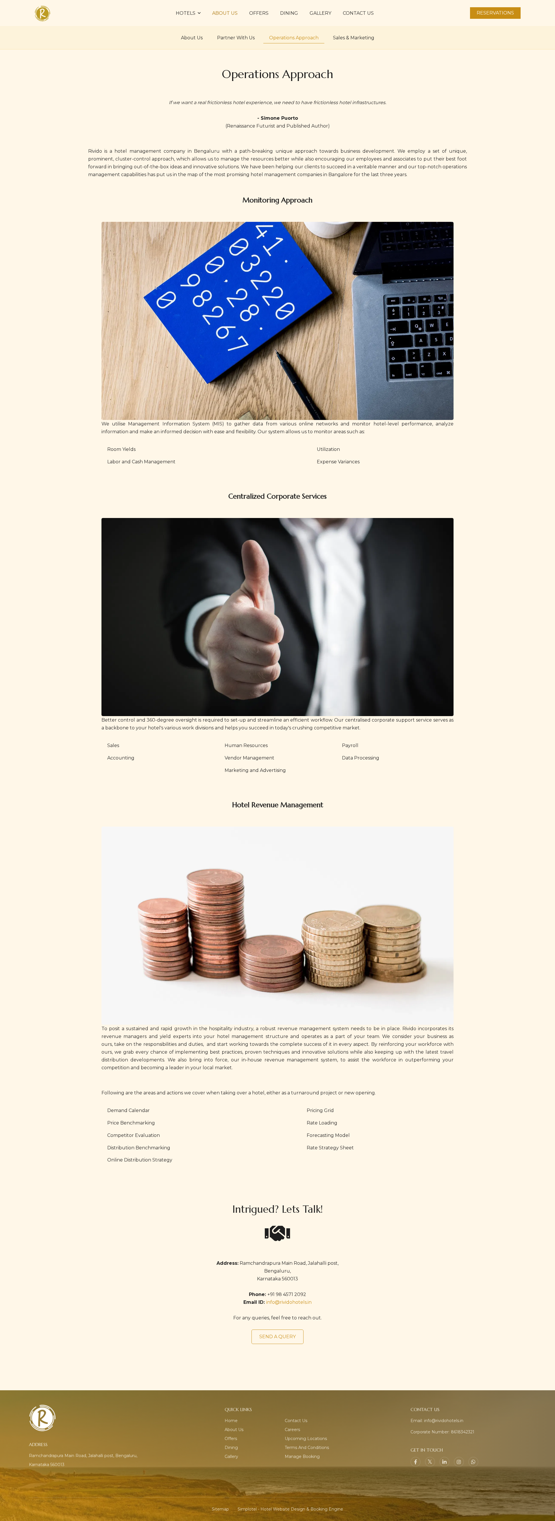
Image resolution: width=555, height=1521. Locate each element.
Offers (259, 13)
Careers (292, 1429)
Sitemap (220, 1509)
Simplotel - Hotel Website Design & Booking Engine (290, 1509)
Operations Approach (294, 37)
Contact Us (358, 13)
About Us (225, 13)
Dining (289, 13)
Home (231, 1420)
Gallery (320, 13)
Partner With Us (236, 37)
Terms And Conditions (307, 1447)
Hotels (185, 13)
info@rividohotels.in (289, 1302)
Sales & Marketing (353, 37)
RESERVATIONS (495, 13)
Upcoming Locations (306, 1438)
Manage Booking (302, 1456)
